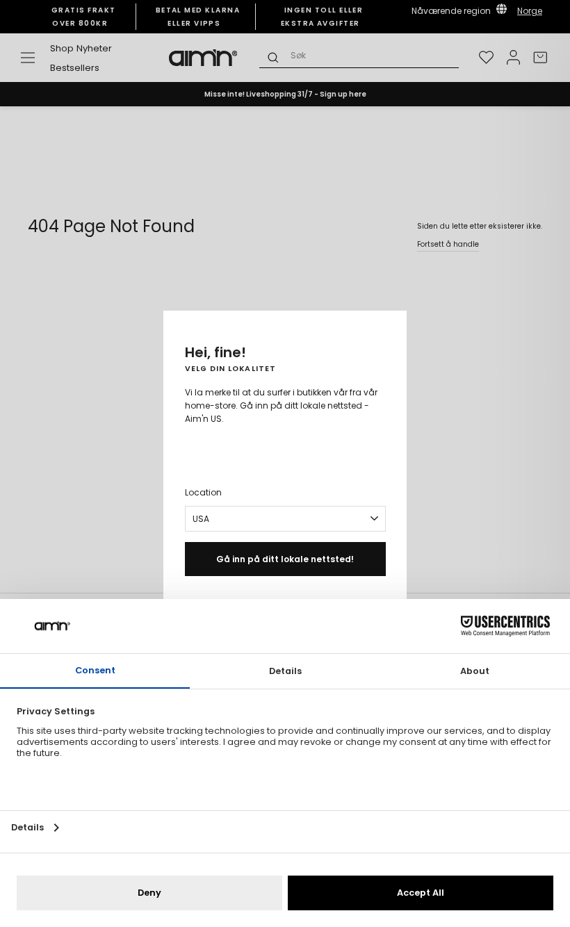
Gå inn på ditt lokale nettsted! (285, 559)
